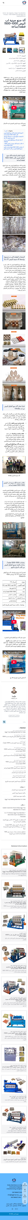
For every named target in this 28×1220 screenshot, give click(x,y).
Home (4, 13)
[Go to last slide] (5, 38)
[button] (16, 50)
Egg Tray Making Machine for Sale (15, 732)
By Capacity (10, 13)
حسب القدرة (22, 741)
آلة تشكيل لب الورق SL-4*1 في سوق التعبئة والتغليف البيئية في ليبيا (14, 821)
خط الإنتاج (23, 779)
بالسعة (23, 735)
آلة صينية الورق (22, 730)
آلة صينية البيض (8, 446)
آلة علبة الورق (22, 870)
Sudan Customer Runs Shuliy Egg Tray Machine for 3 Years (14, 809)
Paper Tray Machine (20, 13)
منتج (14, 730)
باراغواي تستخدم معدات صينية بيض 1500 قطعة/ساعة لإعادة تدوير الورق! (15, 833)
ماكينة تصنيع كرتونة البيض (19, 777)
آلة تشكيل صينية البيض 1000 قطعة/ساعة (15, 768)
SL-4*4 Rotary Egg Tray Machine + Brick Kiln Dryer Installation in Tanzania (15, 814)
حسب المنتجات (15, 870)
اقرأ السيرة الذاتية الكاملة (14, 716)
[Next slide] (23, 38)
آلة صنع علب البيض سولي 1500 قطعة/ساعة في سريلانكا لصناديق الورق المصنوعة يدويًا (14, 826)
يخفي (6, 131)
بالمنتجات (17, 730)
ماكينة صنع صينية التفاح (19, 796)
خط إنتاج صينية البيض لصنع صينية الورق (15, 781)
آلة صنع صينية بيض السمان (19, 772)
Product (6, 14)
